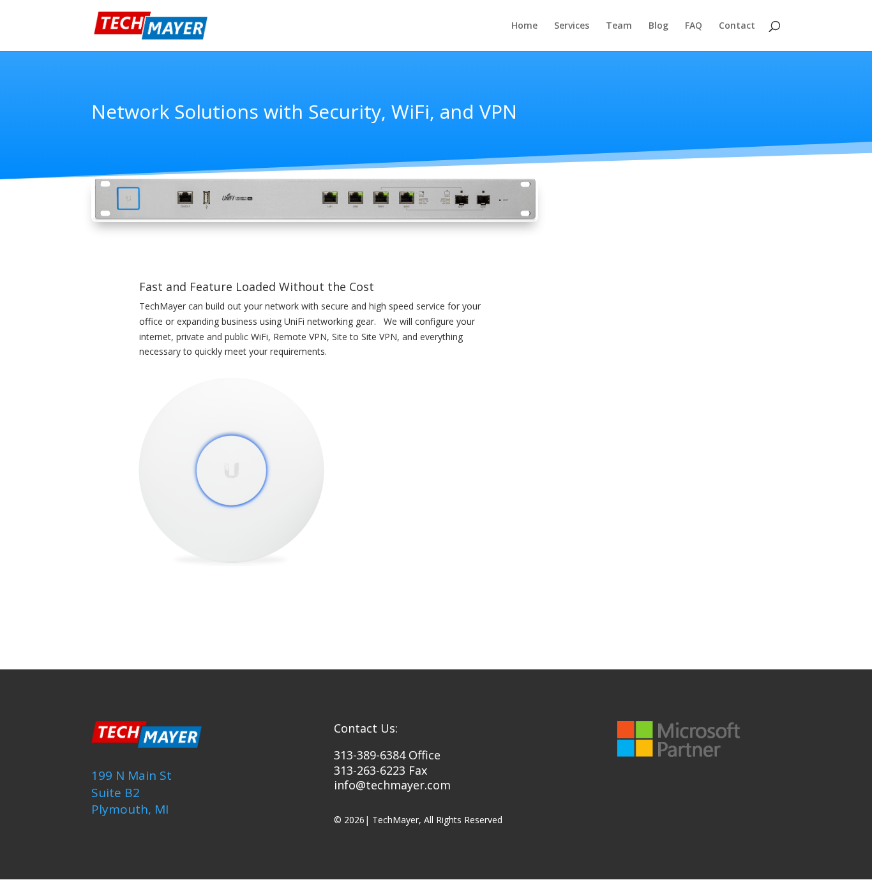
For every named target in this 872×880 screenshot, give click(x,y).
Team (619, 26)
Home (524, 26)
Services (571, 26)
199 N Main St (131, 775)
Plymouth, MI (130, 809)
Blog (658, 26)
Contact (737, 26)
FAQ (693, 26)
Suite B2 (115, 792)
